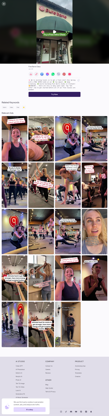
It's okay (29, 410)
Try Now (54, 94)
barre (4, 107)
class (11, 107)
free (18, 107)
